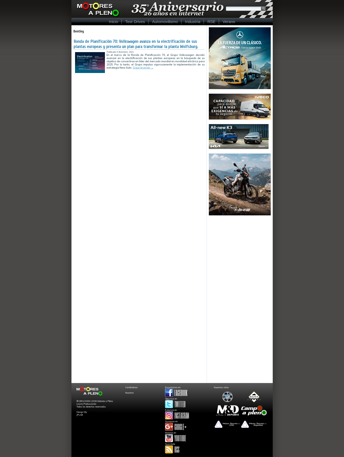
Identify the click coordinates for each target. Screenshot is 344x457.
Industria (192, 21)
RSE (211, 21)
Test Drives (135, 21)
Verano (229, 21)
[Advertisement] (240, 245)
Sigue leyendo (143, 67)
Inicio (113, 21)
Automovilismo (165, 21)
